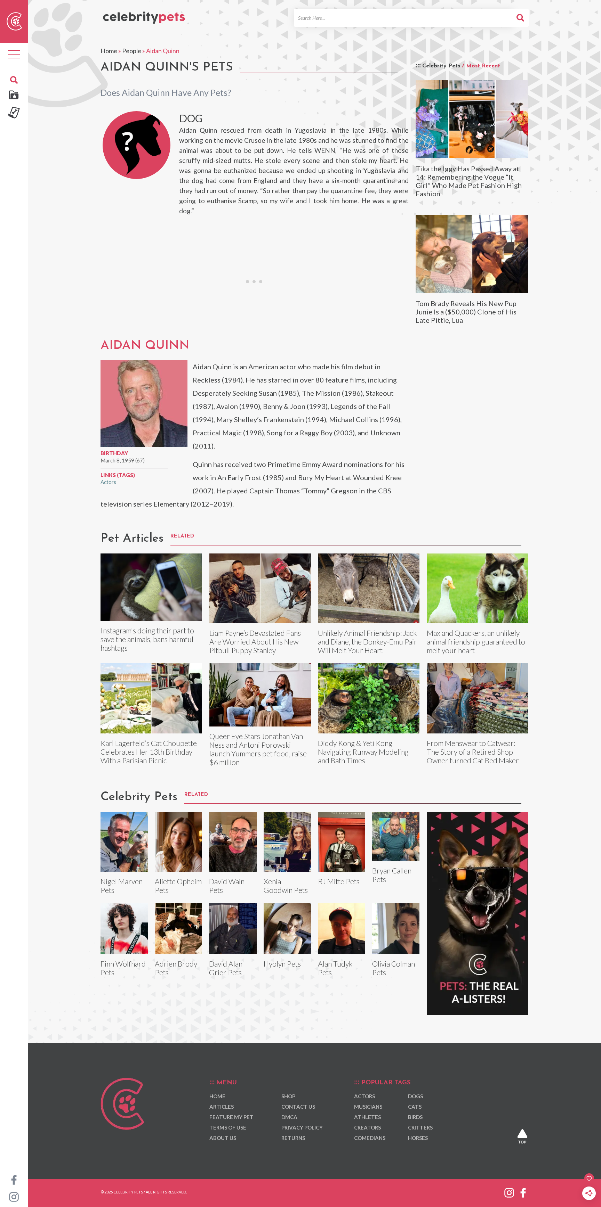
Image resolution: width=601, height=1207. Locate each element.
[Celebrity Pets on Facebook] (14, 1179)
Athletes (367, 1117)
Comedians (369, 1138)
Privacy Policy (302, 1127)
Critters (420, 1127)
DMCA (289, 1117)
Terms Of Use (227, 1127)
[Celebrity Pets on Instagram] (14, 1196)
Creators (367, 1127)
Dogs (415, 1096)
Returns (293, 1138)
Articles (221, 1106)
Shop (288, 1096)
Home (109, 51)
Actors (108, 482)
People (131, 51)
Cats (415, 1106)
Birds (415, 1117)
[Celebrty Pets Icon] (14, 20)
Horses (418, 1138)
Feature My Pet (231, 1117)
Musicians (368, 1106)
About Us (222, 1138)
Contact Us (298, 1106)
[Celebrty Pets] (144, 14)
